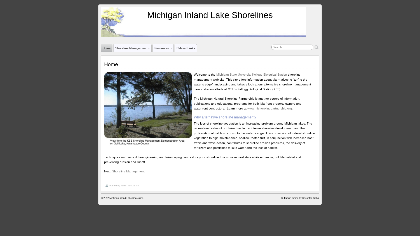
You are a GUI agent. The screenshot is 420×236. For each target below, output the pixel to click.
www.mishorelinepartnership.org (269, 108)
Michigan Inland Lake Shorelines (210, 15)
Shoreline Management (131, 48)
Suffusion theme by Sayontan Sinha (300, 198)
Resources (161, 48)
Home (106, 48)
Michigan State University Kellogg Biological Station (251, 74)
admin (124, 185)
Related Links (186, 48)
